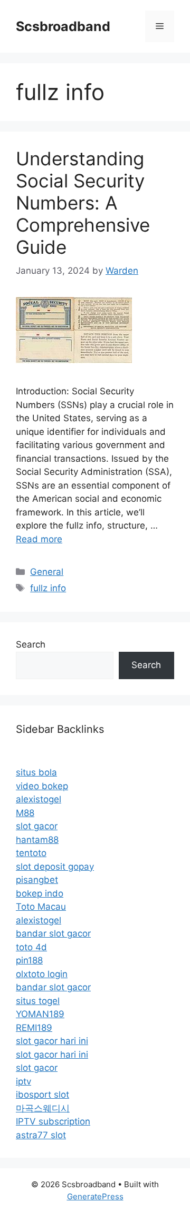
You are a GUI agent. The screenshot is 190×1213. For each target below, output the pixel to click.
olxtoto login (42, 974)
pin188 (29, 960)
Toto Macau (41, 906)
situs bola (36, 772)
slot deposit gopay (55, 866)
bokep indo (39, 893)
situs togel (38, 1001)
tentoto (31, 853)
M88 (25, 813)
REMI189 (34, 1027)
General (46, 571)
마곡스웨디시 (43, 1108)
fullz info (48, 588)
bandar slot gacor (53, 933)
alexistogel (38, 799)
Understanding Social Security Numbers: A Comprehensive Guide (83, 202)
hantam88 (37, 839)
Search (30, 644)
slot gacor (37, 826)
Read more (39, 539)
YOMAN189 (40, 1014)
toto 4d (31, 947)
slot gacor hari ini (52, 1041)
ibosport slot (42, 1094)
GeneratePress (95, 1196)
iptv (23, 1081)
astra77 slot (41, 1135)
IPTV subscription (53, 1121)
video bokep (42, 786)
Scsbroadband (63, 26)
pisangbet (37, 879)
